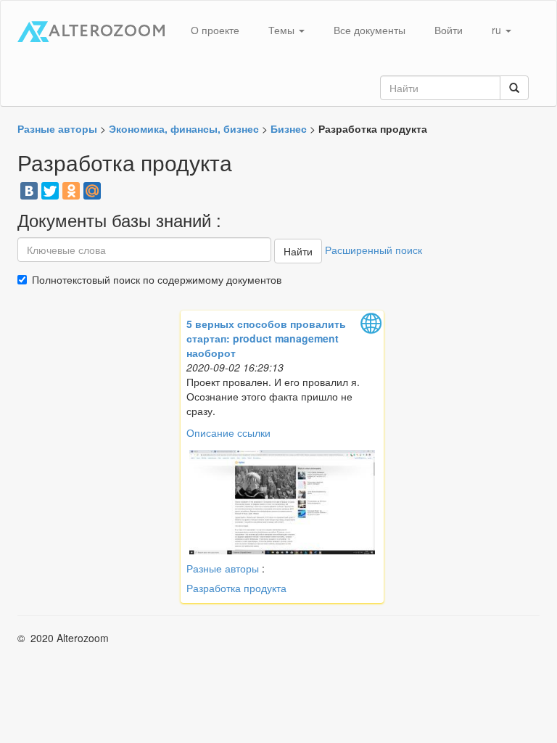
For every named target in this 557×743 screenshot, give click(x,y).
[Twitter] (50, 191)
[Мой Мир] (92, 191)
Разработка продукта (236, 587)
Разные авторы (222, 568)
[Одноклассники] (71, 191)
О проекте (215, 29)
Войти (448, 29)
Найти (298, 251)
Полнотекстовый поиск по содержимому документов (156, 279)
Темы (282, 29)
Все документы (369, 29)
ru (498, 29)
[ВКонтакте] (29, 191)
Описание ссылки (228, 432)
